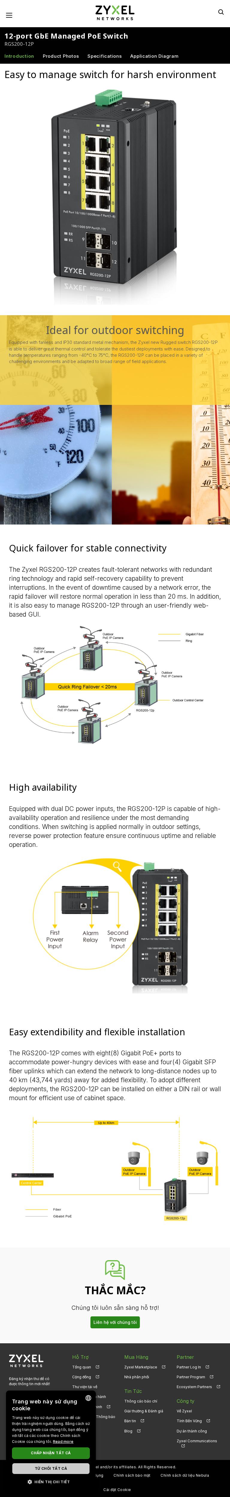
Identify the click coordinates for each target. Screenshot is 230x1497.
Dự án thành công (192, 1431)
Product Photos (61, 56)
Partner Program (191, 1377)
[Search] (221, 12)
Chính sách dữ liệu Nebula (185, 1475)
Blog (128, 1431)
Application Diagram (154, 56)
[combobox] (88, 1398)
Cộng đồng (81, 1377)
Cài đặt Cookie (117, 1489)
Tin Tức (133, 1391)
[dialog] (51, 1441)
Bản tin (130, 1421)
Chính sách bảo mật (132, 1475)
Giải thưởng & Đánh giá (143, 1411)
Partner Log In (189, 1367)
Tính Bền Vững (189, 1421)
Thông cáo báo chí (140, 1401)
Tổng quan (81, 1367)
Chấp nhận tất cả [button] (51, 1453)
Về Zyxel (184, 1411)
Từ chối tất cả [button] (51, 1468)
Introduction (19, 56)
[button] (51, 1481)
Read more (63, 1441)
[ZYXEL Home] (115, 12)
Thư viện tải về (84, 1387)
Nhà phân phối (136, 1377)
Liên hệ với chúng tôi (115, 1322)
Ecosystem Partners (194, 1387)
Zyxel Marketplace (140, 1367)
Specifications (104, 56)
